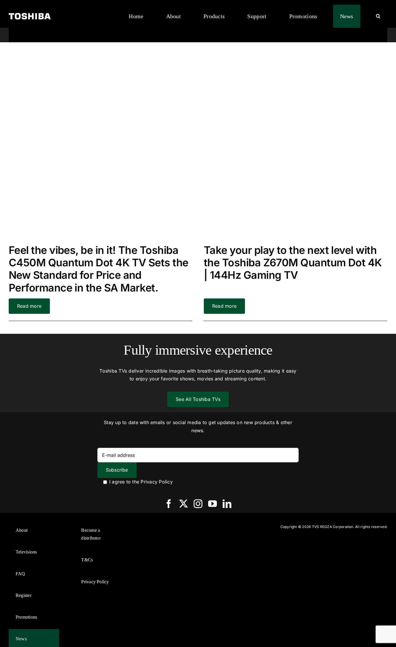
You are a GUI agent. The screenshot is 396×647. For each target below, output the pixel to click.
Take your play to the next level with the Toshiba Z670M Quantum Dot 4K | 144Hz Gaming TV (293, 262)
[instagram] (198, 503)
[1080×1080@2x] (100, 56)
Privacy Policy (156, 482)
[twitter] (183, 503)
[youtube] (212, 503)
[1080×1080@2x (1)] (295, 56)
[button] (378, 16)
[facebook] (168, 503)
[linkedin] (227, 503)
